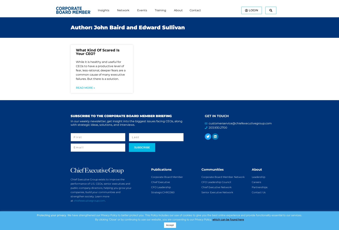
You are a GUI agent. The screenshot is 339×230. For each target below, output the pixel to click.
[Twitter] (208, 136)
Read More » (85, 87)
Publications (161, 170)
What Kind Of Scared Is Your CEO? (98, 52)
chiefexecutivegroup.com (89, 200)
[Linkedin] (215, 136)
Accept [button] (170, 225)
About (257, 170)
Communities (212, 170)
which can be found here (228, 219)
